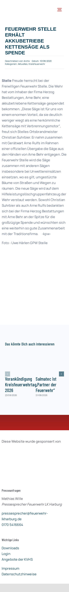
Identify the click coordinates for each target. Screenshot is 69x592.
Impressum (10, 568)
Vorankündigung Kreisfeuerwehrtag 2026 (21, 384)
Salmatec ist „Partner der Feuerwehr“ (46, 384)
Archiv (27, 60)
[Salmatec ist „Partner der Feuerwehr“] (50, 362)
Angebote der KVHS (17, 559)
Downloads (10, 548)
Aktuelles (22, 63)
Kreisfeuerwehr (37, 63)
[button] (7, 373)
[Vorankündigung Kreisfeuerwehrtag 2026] (19, 362)
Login (6, 553)
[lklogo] (18, 5)
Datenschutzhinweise (19, 574)
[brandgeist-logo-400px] (27, 449)
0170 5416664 (12, 524)
